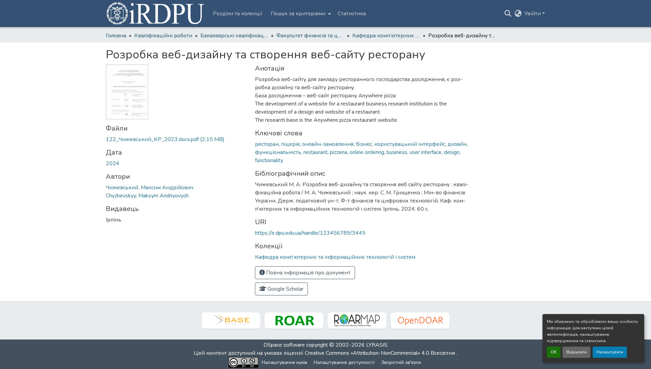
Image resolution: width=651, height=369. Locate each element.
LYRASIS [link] (377, 345)
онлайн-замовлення (328, 144)
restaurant (315, 152)
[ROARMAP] (357, 320)
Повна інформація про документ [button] (308, 272)
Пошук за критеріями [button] (298, 13)
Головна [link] (116, 35)
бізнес (364, 144)
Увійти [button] (533, 13)
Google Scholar (284, 289)
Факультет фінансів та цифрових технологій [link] (310, 35)
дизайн (457, 144)
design (451, 152)
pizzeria (338, 152)
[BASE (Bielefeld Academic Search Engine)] (230, 320)
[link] (176, 139)
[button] (156, 13)
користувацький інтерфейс (409, 144)
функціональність (278, 152)
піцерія (290, 144)
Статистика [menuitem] (352, 13)
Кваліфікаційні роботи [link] (163, 35)
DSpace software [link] (284, 345)
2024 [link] (112, 163)
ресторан (267, 144)
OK (554, 352)
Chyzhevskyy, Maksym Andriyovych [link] (147, 195)
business (397, 152)
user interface (425, 152)
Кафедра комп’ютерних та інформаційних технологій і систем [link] (386, 35)
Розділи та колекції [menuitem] (237, 13)
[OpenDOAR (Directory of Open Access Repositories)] (420, 320)
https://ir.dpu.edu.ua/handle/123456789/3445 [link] (310, 233)
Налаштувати (609, 352)
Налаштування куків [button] (284, 362)
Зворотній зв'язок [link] (401, 362)
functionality (269, 160)
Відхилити (576, 352)
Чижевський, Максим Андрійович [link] (149, 187)
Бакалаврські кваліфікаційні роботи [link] (234, 35)
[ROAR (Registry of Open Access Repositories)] (293, 320)
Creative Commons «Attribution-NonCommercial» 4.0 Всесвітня (380, 353)
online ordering (367, 152)
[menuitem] (300, 13)
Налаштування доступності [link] (344, 362)
